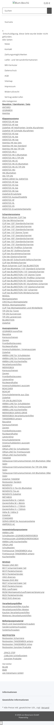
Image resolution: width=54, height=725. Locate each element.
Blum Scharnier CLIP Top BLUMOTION (20, 265)
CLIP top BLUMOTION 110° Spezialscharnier (23, 271)
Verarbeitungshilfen (12, 364)
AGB (7, 75)
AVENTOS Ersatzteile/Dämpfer (16, 209)
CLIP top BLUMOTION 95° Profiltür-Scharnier (23, 277)
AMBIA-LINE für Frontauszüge (16, 358)
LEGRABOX (7, 110)
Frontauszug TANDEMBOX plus (17, 550)
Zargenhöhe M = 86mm (13, 503)
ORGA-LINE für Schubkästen (15, 448)
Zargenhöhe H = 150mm (13, 509)
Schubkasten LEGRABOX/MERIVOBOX (20, 535)
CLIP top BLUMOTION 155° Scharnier (20, 289)
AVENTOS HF (8, 200)
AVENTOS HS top (10, 133)
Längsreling (8, 379)
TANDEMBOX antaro (12, 418)
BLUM (5, 667)
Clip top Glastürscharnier (14, 256)
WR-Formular (11, 65)
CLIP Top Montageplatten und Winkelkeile (22, 307)
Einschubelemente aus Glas (15, 394)
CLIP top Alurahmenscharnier (16, 253)
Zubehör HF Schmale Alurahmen (18, 130)
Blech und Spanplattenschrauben (18, 623)
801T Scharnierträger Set (14, 568)
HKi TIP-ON (7, 175)
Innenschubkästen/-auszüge (16, 385)
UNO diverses (9, 577)
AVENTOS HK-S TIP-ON (13, 157)
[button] (36, 3)
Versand (45, 707)
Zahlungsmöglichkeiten (16, 54)
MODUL (6, 295)
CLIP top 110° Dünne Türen (15, 232)
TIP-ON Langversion (11, 316)
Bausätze (6, 334)
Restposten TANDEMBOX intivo (17, 644)
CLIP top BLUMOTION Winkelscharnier (20, 292)
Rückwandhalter (10, 346)
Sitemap (9, 81)
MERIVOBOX (8, 367)
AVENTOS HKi (8, 169)
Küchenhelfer (8, 556)
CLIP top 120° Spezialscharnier (17, 226)
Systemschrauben (11, 630)
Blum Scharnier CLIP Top (14, 217)
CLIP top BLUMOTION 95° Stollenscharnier (22, 280)
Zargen (5, 340)
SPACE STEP (9, 652)
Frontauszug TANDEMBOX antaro (18, 553)
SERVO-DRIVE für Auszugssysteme (18, 521)
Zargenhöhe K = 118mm (13, 506)
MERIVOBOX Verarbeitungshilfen (18, 415)
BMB (4, 670)
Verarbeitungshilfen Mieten (15, 609)
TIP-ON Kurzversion (11, 313)
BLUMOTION (8, 319)
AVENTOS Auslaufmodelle (14, 197)
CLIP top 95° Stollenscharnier (16, 250)
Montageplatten (10, 298)
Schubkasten (8, 547)
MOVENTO (7, 485)
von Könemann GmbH (12, 673)
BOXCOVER (7, 388)
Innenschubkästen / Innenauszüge (19, 349)
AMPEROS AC (8, 524)
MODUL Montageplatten (14, 304)
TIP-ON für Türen (10, 310)
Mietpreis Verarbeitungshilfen (16, 615)
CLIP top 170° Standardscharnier (18, 244)
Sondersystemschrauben (14, 626)
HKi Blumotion (9, 172)
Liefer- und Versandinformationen (21, 59)
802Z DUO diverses (11, 598)
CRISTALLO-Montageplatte (15, 301)
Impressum (10, 86)
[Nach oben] (1, 723)
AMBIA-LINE (8, 532)
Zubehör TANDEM (11, 479)
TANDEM (6, 457)
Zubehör (6, 323)
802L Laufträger (9, 589)
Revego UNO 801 (10, 565)
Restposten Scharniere (13, 638)
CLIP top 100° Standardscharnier (18, 238)
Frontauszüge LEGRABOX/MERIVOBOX (20, 538)
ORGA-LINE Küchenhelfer (14, 454)
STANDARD (7, 518)
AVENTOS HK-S (9, 151)
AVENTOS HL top (10, 136)
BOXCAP (6, 391)
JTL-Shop (32, 717)
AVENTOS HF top (10, 121)
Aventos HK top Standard (14, 145)
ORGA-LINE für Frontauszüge (16, 451)
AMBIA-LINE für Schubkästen (16, 355)
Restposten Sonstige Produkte (16, 647)
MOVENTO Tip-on (10, 491)
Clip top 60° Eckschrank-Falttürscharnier (21, 259)
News (7, 44)
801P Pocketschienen (12, 571)
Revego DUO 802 (10, 580)
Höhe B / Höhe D (10, 512)
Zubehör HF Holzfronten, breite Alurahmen (23, 127)
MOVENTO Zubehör (11, 494)
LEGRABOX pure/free (12, 331)
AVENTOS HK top (10, 139)
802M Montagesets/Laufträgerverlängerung (23, 592)
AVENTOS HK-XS (10, 160)
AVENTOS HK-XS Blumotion (15, 163)
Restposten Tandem (11, 482)
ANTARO (6, 107)
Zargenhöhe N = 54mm (13, 500)
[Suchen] (49, 11)
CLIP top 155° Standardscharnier (18, 241)
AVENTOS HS (8, 206)
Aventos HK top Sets (12, 142)
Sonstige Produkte (12, 658)
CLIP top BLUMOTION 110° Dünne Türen (21, 274)
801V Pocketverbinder (12, 574)
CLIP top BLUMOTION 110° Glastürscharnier (23, 286)
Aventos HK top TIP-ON (13, 148)
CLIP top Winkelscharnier (14, 262)
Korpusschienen (10, 337)
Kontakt (8, 49)
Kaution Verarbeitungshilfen (16, 612)
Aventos (6, 113)
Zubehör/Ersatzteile (11, 194)
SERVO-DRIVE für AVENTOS (15, 178)
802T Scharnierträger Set (14, 583)
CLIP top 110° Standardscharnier (18, 229)
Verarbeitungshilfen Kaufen (15, 606)
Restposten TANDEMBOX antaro (17, 641)
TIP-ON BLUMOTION (12, 400)
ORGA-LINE (7, 544)
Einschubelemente (11, 439)
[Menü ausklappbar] (6, 3)
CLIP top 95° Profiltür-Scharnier (17, 247)
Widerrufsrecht (12, 91)
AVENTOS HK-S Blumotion (14, 154)
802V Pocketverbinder (12, 595)
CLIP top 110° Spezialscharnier (17, 235)
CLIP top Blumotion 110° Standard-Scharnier (23, 268)
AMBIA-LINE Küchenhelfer (14, 361)
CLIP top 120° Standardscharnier (18, 223)
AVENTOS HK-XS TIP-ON (13, 166)
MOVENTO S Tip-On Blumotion (17, 488)
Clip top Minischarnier (13, 220)
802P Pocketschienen (12, 586)
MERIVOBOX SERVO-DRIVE (14, 412)
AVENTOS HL (8, 203)
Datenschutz (11, 70)
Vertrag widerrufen (14, 97)
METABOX (7, 497)
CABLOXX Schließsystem (15, 655)
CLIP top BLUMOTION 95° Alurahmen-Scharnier (25, 283)
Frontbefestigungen (11, 343)
